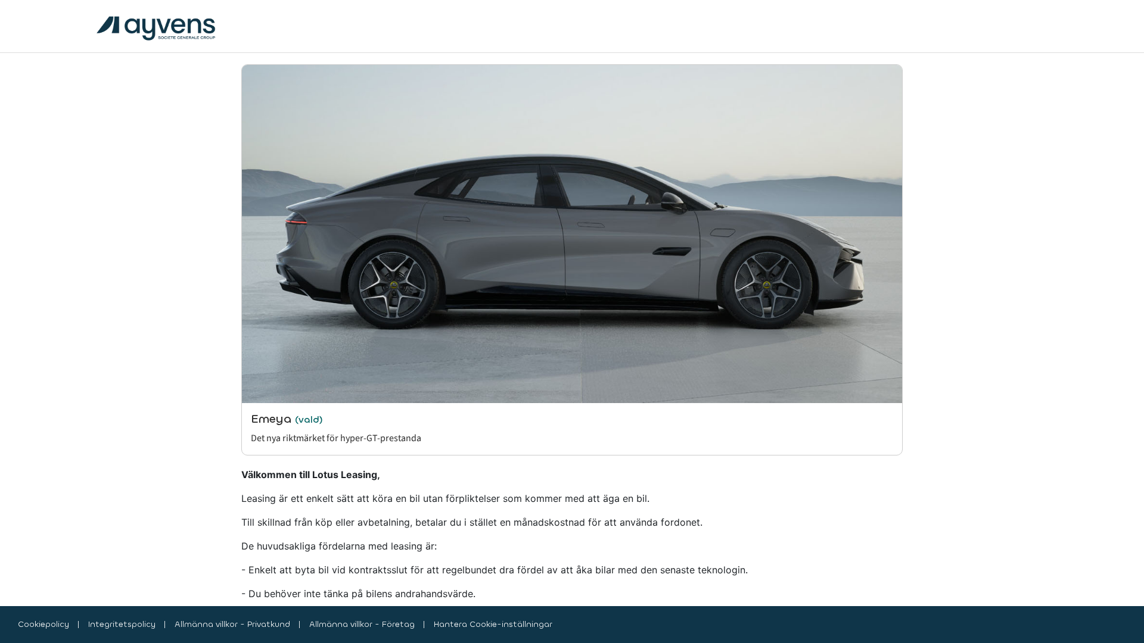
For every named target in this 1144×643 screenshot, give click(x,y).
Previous (232, 260)
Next (912, 260)
